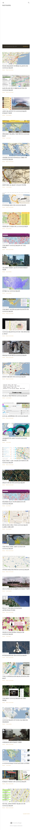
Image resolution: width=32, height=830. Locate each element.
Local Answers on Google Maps (15, 416)
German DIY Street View (12, 742)
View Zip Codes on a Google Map (15, 226)
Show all (25, 46)
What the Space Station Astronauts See (12, 609)
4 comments (8, 187)
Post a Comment (9, 70)
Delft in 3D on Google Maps (13, 483)
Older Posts (26, 813)
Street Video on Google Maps (14, 782)
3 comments (8, 115)
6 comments (8, 529)
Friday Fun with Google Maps (14, 355)
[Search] (29, 2)
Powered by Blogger (17, 822)
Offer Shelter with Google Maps (15, 570)
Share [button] (3, 70)
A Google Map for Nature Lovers (15, 763)
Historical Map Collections (14, 185)
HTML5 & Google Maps (11, 291)
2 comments (8, 293)
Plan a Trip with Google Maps (14, 396)
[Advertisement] (16, 25)
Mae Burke (20, 825)
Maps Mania (6, 5)
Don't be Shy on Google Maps (14, 377)
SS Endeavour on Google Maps (14, 655)
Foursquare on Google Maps (14, 205)
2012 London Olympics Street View (16, 589)
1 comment (8, 138)
